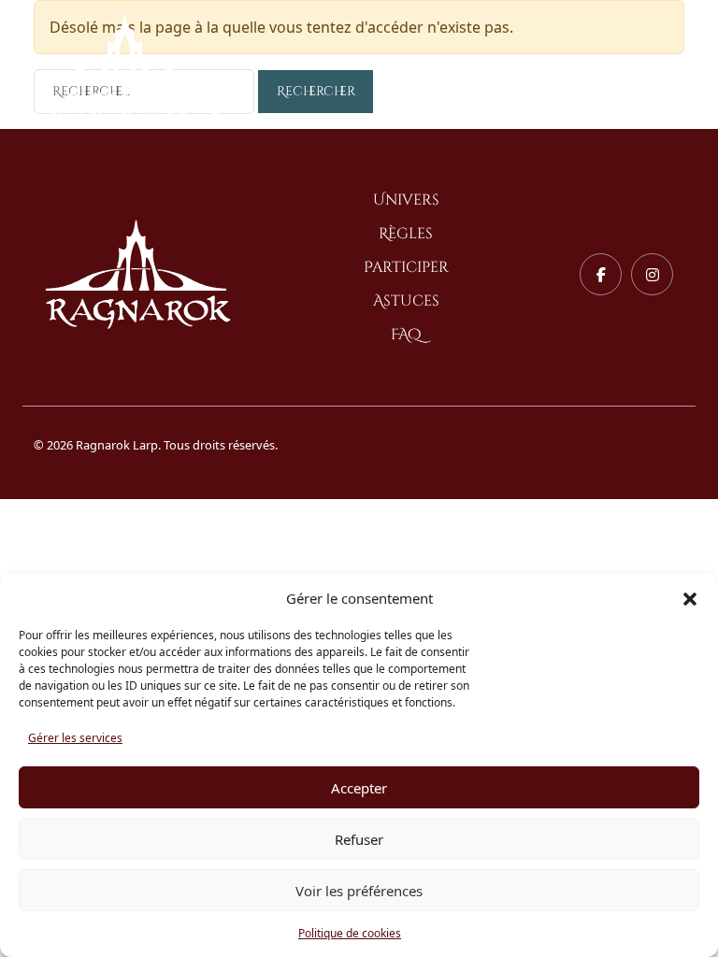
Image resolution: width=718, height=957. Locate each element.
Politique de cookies (349, 933)
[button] (690, 598)
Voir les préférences (359, 890)
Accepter (359, 787)
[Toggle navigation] (669, 67)
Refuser (359, 839)
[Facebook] (601, 274)
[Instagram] (652, 274)
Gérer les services (75, 738)
